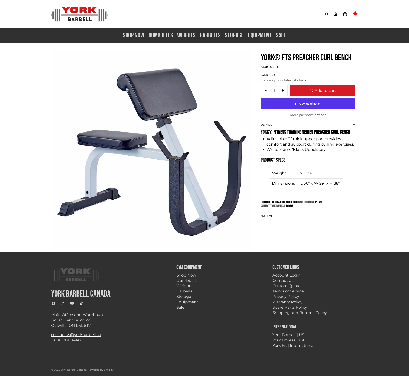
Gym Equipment (305, 202)
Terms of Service (288, 291)
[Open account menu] (335, 14)
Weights (184, 286)
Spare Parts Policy (289, 307)
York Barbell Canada (73, 369)
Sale (180, 307)
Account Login (286, 275)
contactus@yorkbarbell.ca (76, 334)
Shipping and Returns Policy (299, 312)
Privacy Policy (285, 296)
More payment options (308, 115)
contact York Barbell (273, 206)
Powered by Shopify (101, 369)
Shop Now (186, 275)
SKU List (266, 216)
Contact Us (283, 280)
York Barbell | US (288, 335)
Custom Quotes (287, 286)
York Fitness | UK (288, 340)
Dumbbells (187, 280)
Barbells (184, 291)
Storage (183, 296)
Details (266, 124)
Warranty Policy (287, 302)
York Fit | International (293, 345)
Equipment (187, 302)
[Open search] (326, 14)
